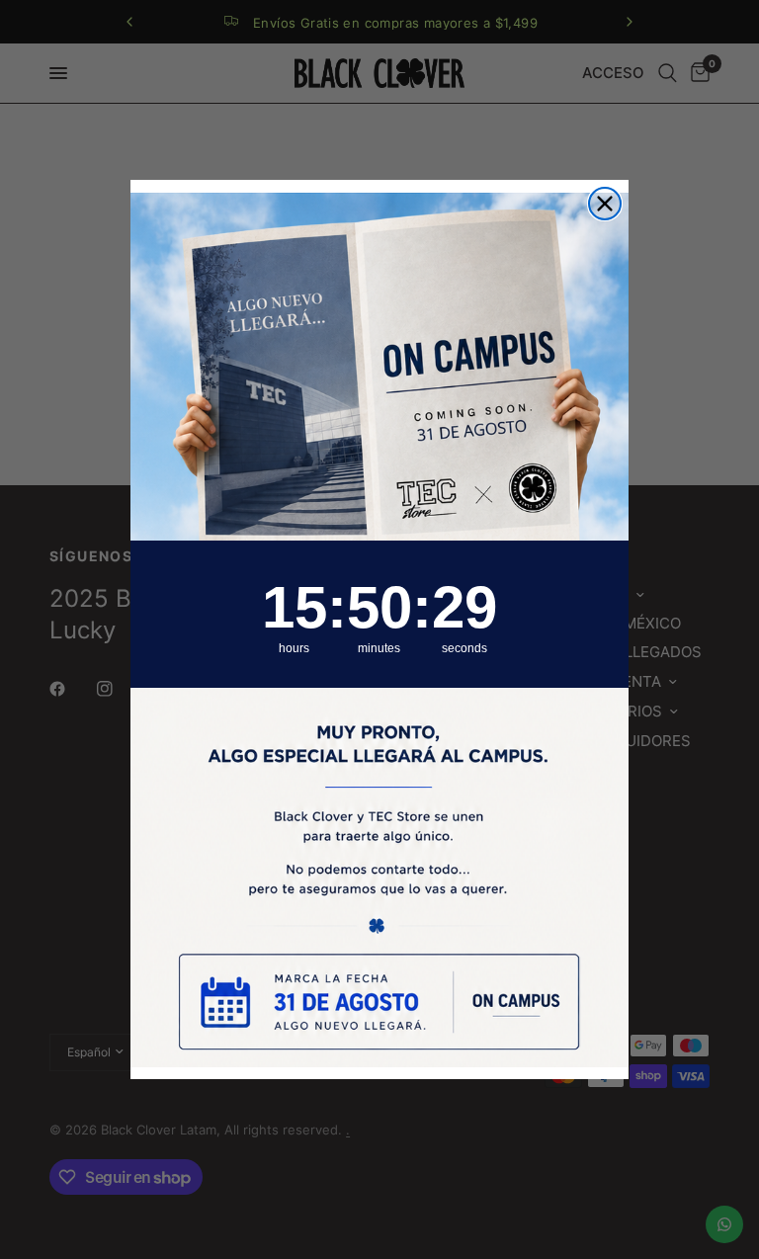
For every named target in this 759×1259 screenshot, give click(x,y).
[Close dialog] (605, 203)
